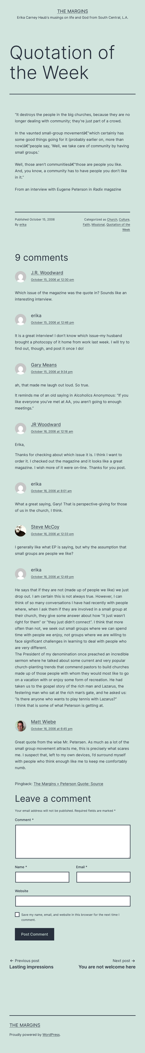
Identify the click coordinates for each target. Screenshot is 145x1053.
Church (112, 219)
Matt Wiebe (43, 722)
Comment (24, 820)
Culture (124, 219)
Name (21, 867)
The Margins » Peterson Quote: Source (68, 784)
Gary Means (44, 365)
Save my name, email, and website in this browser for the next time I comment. (70, 917)
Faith (86, 224)
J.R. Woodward (47, 272)
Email (81, 867)
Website (21, 891)
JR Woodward (46, 424)
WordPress (51, 1035)
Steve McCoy (45, 527)
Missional (98, 224)
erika (22, 224)
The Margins (72, 11)
